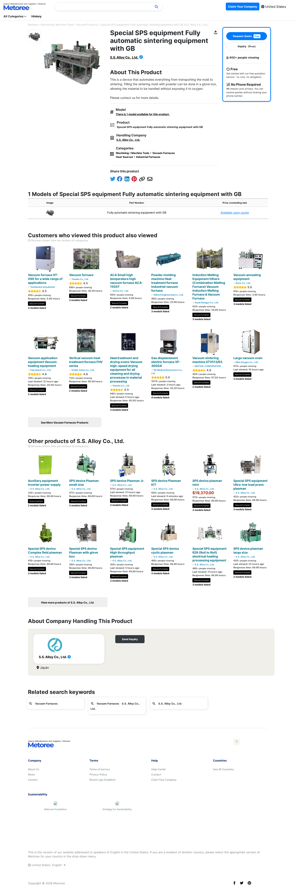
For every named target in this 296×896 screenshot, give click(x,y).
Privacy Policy (98, 774)
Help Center (158, 769)
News (31, 774)
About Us (33, 769)
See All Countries (223, 769)
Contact (156, 774)
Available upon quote (235, 212)
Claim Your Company (164, 779)
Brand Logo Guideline (102, 779)
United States (275, 7)
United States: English (47, 865)
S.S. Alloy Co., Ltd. (124, 57)
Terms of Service (99, 769)
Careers (32, 779)
